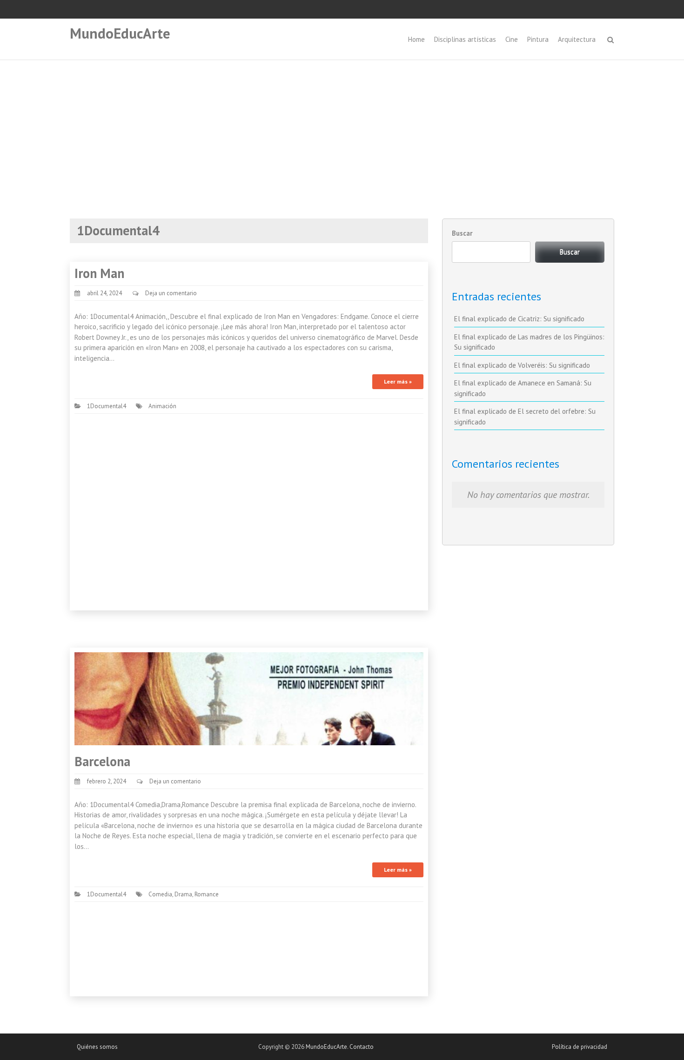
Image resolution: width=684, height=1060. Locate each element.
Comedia (160, 894)
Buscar (462, 233)
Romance (206, 894)
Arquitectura (577, 39)
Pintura (538, 39)
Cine (511, 39)
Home (416, 39)
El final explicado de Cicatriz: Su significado (519, 318)
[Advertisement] (342, 130)
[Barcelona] (248, 698)
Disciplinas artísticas (465, 39)
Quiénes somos (97, 1047)
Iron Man (99, 273)
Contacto (361, 1047)
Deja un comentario (171, 293)
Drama (183, 894)
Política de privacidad (579, 1047)
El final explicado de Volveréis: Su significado (522, 365)
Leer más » (398, 381)
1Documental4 (106, 406)
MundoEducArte (120, 33)
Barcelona (102, 761)
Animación (162, 406)
